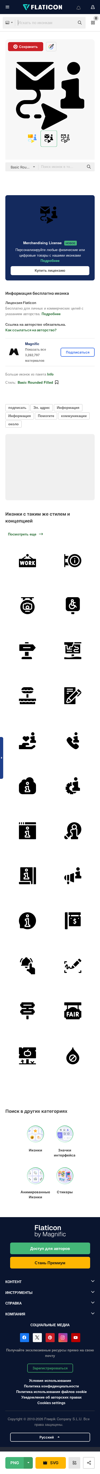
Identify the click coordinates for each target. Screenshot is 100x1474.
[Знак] (27, 650)
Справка (13, 1303)
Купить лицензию (50, 270)
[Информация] (27, 740)
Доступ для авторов (50, 1248)
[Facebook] (24, 1337)
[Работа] (27, 560)
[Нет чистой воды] (72, 1055)
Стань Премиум (50, 1263)
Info (50, 374)
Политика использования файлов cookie (51, 1391)
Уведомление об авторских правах (51, 1397)
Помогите (46, 415)
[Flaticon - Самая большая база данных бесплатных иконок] (43, 7)
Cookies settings (51, 1403)
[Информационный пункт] (72, 560)
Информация (68, 407)
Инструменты (19, 1292)
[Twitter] (37, 1337)
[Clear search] (68, 23)
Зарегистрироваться (50, 1367)
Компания (15, 1313)
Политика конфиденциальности (51, 1385)
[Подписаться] (27, 965)
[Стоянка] (72, 605)
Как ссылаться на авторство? (31, 330)
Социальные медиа (50, 1324)
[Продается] (72, 920)
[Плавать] (27, 695)
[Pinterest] (50, 1337)
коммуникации (74, 415)
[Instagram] (62, 1337)
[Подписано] (72, 965)
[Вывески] (27, 1010)
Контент (13, 1281)
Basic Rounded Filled (35, 382)
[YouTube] (75, 1337)
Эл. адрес (41, 407)
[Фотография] (27, 605)
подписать (17, 407)
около (13, 423)
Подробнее (50, 260)
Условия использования (50, 1380)
